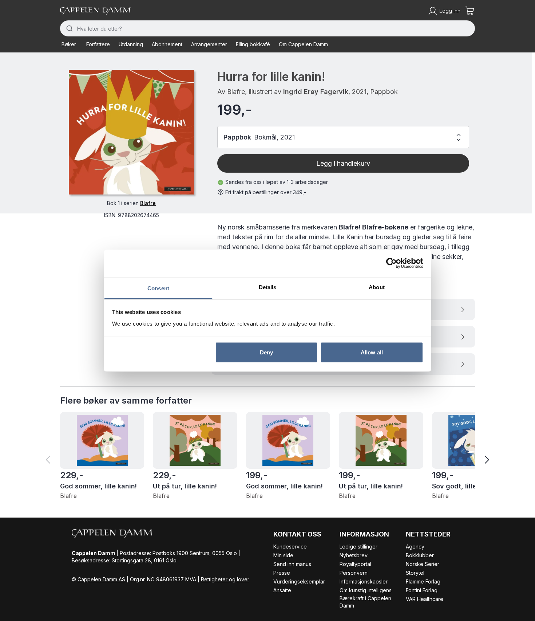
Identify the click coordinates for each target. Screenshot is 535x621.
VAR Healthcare (424, 599)
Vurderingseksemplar (299, 581)
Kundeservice (290, 546)
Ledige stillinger (358, 546)
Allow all (372, 352)
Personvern (354, 573)
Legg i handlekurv (343, 163)
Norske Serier (422, 564)
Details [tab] (268, 287)
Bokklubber (420, 555)
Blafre (148, 203)
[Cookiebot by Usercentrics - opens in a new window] (391, 263)
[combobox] (267, 28)
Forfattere (98, 44)
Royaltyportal (355, 564)
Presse (281, 573)
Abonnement (167, 44)
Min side (283, 555)
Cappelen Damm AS (101, 579)
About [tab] (377, 287)
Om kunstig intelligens (366, 590)
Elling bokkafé (253, 44)
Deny (266, 352)
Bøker (69, 44)
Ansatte (282, 590)
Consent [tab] (158, 288)
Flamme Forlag (423, 581)
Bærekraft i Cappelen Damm (365, 602)
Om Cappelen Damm (303, 44)
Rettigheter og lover (225, 579)
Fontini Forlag (421, 590)
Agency (415, 546)
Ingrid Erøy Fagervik (315, 91)
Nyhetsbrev (354, 555)
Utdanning (131, 44)
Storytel (415, 573)
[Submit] (68, 28)
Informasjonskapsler (364, 581)
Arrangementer (209, 44)
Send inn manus (292, 564)
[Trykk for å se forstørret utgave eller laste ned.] (131, 132)
